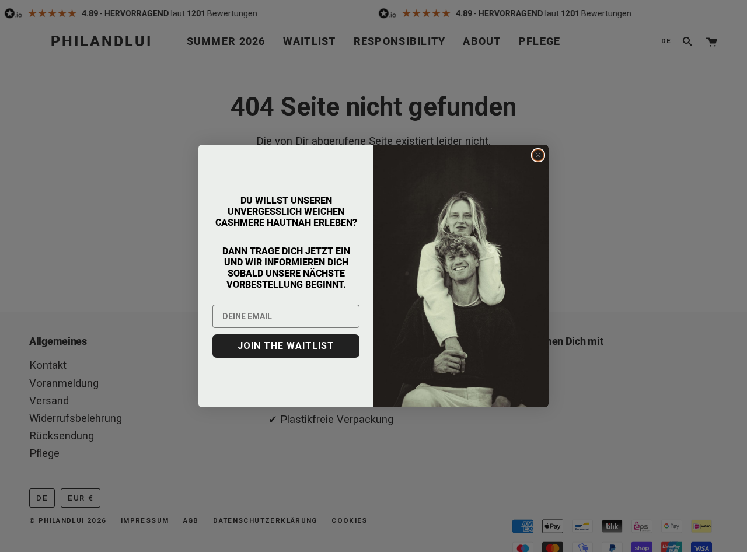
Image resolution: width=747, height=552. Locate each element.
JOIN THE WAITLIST (286, 345)
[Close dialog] (538, 155)
